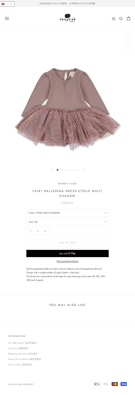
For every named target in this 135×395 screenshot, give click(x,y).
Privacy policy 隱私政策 (20, 364)
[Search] (121, 18)
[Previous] (51, 169)
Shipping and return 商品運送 (23, 353)
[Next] (83, 169)
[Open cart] (128, 18)
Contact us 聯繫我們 (18, 348)
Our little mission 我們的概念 (22, 342)
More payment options (67, 261)
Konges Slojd (67, 183)
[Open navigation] (7, 18)
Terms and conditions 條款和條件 (24, 359)
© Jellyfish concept (21, 384)
